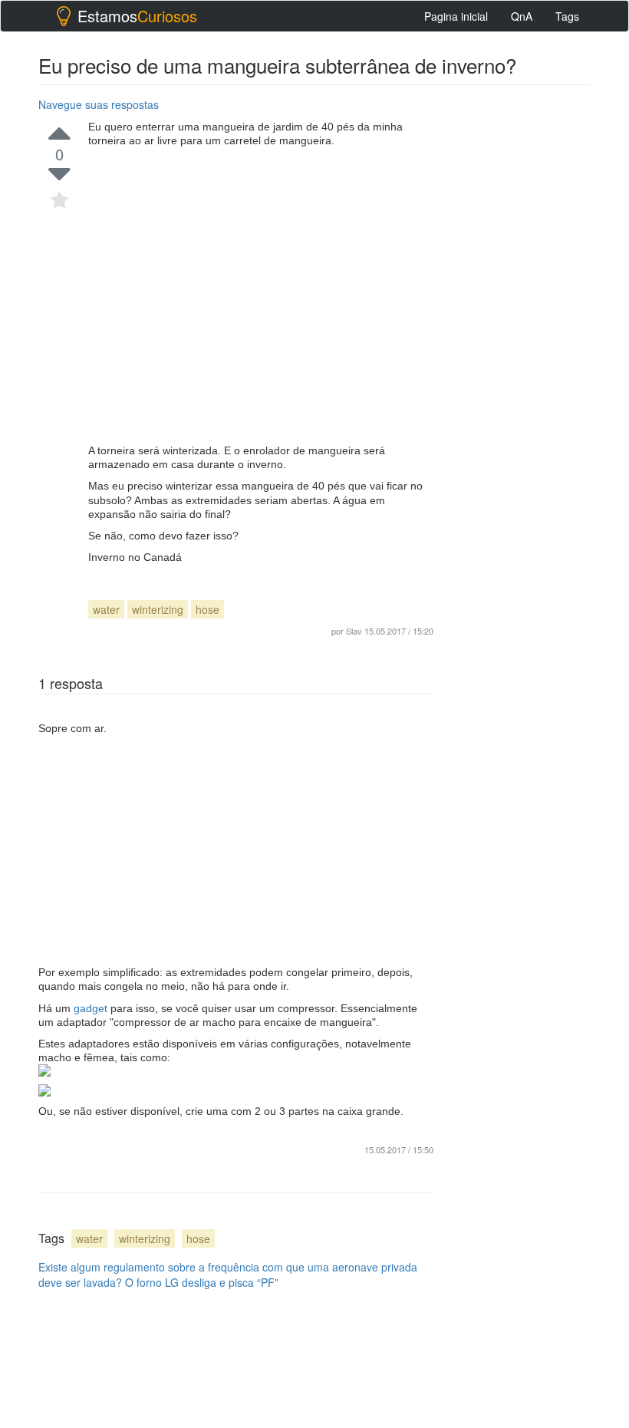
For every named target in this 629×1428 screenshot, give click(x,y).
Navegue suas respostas (98, 104)
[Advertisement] (260, 295)
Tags (567, 16)
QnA (521, 16)
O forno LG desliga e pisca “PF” (201, 1282)
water (106, 609)
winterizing (157, 609)
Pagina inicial (456, 16)
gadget (92, 1008)
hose (207, 609)
